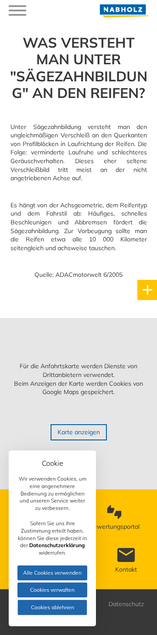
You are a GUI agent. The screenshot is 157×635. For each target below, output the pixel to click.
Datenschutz (126, 604)
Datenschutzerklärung (57, 545)
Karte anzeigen (79, 432)
